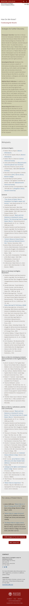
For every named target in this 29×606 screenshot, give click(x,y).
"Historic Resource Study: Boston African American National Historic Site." (14, 241)
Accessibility (9, 598)
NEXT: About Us (14, 542)
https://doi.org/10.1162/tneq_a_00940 (15, 305)
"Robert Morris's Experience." (12, 483)
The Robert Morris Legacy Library (14, 522)
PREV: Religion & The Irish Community (15, 537)
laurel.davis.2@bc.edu (7, 584)
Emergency (20, 598)
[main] (14, 284)
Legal (15, 598)
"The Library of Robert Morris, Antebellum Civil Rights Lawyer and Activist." (14, 201)
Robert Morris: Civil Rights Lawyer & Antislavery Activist (7, 4)
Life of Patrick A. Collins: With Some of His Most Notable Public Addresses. (14, 461)
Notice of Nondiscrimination (14, 600)
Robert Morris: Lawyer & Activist (14, 513)
